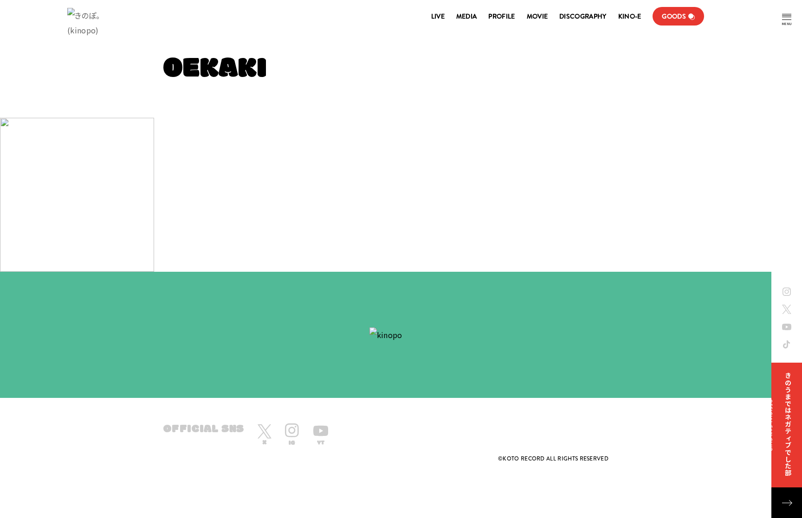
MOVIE (537, 16)
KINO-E (629, 16)
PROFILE (501, 16)
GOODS (674, 16)
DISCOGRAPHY (582, 16)
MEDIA (466, 16)
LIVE (438, 16)
